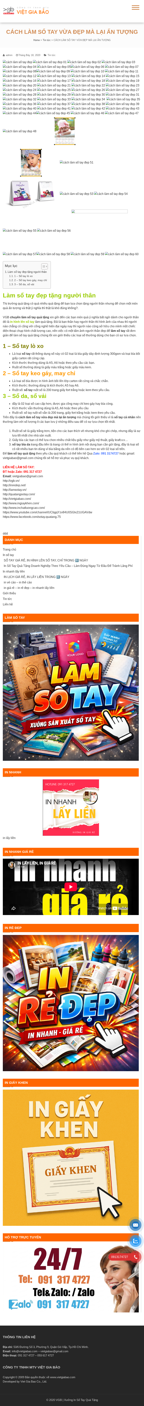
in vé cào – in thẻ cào (18, 582)
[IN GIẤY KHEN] (71, 1158)
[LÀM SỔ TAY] (71, 693)
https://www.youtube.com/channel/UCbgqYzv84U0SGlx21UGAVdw (47, 512)
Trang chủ (9, 549)
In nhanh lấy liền (14, 571)
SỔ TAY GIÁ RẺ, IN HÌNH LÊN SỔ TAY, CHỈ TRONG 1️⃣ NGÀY (46, 560)
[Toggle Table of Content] (42, 266)
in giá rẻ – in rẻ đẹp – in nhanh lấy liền (29, 587)
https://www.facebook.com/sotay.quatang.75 (32, 516)
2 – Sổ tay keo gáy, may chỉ (30, 280)
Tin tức (47, 40)
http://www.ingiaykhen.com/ (21, 503)
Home (36, 40)
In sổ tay (8, 555)
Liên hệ (8, 604)
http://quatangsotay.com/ (19, 494)
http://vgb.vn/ (11, 480)
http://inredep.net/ (14, 485)
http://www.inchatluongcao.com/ (24, 507)
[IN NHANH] (71, 807)
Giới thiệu (9, 593)
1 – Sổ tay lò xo (23, 276)
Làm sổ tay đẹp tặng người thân (27, 271)
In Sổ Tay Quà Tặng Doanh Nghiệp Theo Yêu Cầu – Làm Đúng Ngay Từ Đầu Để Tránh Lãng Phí (68, 565)
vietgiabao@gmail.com (27, 476)
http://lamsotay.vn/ (14, 489)
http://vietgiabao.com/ (17, 498)
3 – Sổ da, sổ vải (24, 284)
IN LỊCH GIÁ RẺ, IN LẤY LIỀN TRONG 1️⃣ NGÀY (36, 577)
